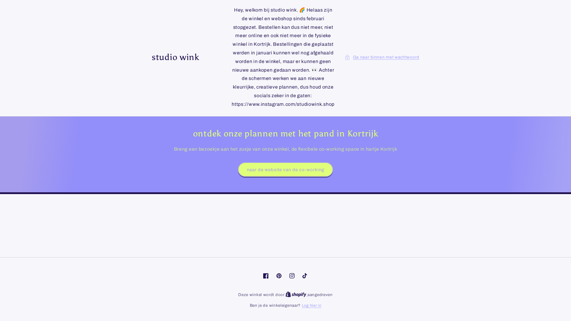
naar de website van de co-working (285, 169)
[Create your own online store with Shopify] (297, 295)
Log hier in (311, 305)
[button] (382, 57)
